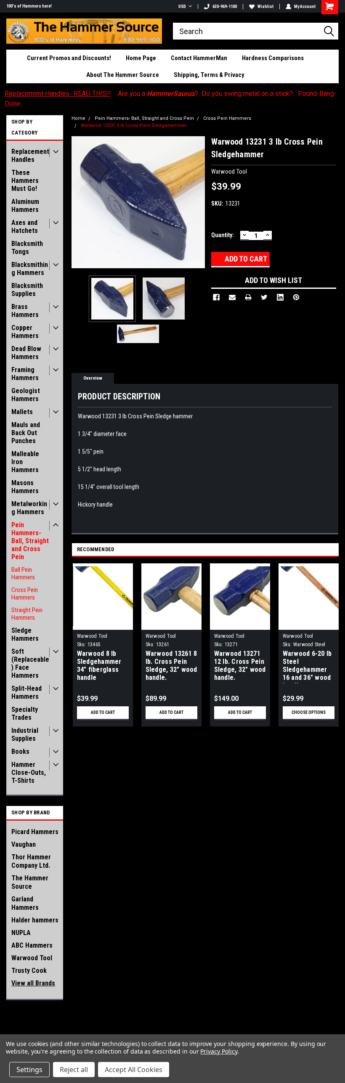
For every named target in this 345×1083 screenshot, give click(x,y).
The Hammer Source (29, 882)
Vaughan (23, 844)
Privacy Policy (218, 1051)
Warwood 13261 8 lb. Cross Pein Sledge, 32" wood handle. (171, 665)
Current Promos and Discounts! (69, 58)
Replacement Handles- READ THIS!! (58, 94)
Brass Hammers (25, 311)
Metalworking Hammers (29, 508)
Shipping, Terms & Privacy (209, 75)
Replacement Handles (30, 156)
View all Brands (33, 983)
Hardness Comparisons (273, 58)
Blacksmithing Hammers (29, 269)
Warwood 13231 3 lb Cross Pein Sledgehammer (134, 125)
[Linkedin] (280, 297)
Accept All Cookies (133, 1069)
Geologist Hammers (25, 395)
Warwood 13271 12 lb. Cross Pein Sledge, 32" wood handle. (240, 665)
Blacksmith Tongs (27, 248)
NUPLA (21, 933)
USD (182, 6)
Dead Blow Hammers (26, 353)
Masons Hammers (25, 487)
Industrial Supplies (24, 734)
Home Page (141, 58)
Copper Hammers (25, 332)
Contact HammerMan (199, 58)
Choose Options (309, 712)
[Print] (248, 297)
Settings (29, 1069)
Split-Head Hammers (26, 692)
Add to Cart (103, 712)
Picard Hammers (34, 832)
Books (20, 751)
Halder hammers (34, 920)
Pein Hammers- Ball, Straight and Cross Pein (30, 541)
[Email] (232, 297)
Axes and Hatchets (24, 227)
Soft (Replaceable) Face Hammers (30, 663)
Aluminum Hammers (25, 206)
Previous (80, 202)
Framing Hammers (25, 374)
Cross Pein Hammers (24, 593)
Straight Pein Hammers (26, 613)
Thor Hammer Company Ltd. (31, 861)
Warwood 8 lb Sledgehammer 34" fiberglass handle (99, 665)
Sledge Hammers (25, 634)
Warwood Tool (31, 958)
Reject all (74, 1069)
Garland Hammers (25, 903)
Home (78, 118)
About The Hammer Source (122, 75)
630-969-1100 (224, 6)
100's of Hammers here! (29, 6)
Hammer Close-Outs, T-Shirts (28, 773)
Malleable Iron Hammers (25, 462)
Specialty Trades (24, 713)
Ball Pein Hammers (23, 573)
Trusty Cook (29, 971)
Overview (92, 378)
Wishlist (265, 6)
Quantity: (222, 235)
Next (196, 202)
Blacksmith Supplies (27, 290)
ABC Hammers (32, 945)
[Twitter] (264, 297)
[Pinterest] (296, 297)
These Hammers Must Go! (25, 181)
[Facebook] (216, 297)
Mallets (22, 412)
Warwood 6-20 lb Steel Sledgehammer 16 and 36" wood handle (307, 666)
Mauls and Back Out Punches (25, 433)
